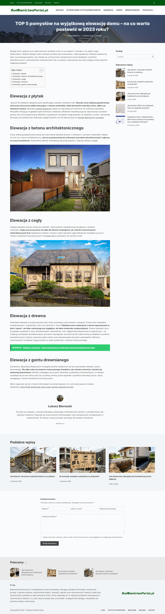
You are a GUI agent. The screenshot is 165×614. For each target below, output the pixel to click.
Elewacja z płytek (19, 74)
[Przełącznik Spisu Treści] (40, 70)
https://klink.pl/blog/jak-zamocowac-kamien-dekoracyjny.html (46, 387)
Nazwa (45, 509)
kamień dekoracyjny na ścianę (91, 117)
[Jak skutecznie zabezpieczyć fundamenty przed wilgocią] (120, 96)
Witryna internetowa (108, 509)
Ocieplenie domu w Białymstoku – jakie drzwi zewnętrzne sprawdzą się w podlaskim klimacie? (140, 119)
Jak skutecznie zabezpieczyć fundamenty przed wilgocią (31, 572)
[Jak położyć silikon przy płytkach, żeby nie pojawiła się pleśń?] (120, 108)
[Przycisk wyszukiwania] (153, 57)
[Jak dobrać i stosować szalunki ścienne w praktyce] (120, 72)
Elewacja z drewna (20, 82)
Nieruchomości (132, 10)
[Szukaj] (154, 3)
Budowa (60, 10)
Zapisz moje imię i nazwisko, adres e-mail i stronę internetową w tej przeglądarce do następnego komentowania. (83, 537)
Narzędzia (108, 10)
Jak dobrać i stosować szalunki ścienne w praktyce (32, 476)
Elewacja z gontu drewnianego (25, 84)
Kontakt (56, 3)
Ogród (119, 10)
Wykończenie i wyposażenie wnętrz (83, 10)
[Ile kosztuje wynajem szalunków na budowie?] (120, 84)
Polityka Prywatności (24, 3)
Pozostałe (148, 10)
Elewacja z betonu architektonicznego (28, 76)
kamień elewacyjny (44, 109)
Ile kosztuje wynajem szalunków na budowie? (79, 476)
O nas (12, 3)
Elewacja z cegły (19, 79)
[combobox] (133, 56)
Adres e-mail (76, 509)
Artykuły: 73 (60, 423)
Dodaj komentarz (49, 516)
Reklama (48, 3)
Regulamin (38, 3)
